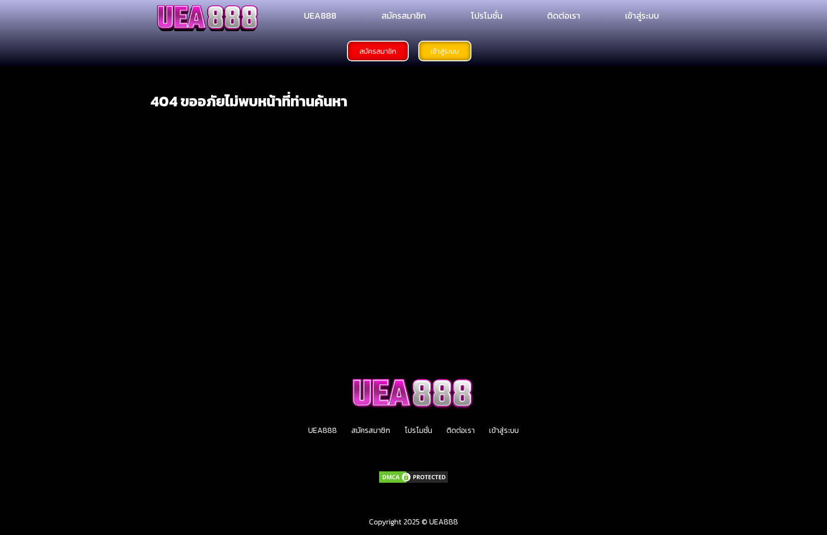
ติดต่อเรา (563, 15)
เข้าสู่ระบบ (642, 15)
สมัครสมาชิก (403, 15)
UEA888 (320, 15)
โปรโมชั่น (487, 15)
